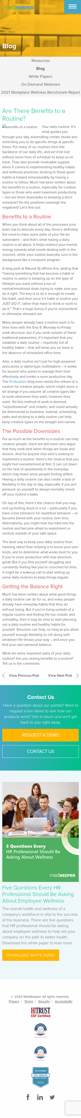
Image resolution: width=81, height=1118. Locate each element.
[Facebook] (28, 1097)
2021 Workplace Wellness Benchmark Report (40, 92)
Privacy (14, 1001)
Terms (28, 1001)
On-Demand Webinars (40, 84)
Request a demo (40, 735)
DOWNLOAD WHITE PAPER (31, 955)
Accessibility (63, 1001)
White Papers (40, 76)
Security (44, 1001)
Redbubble (18, 381)
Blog (40, 68)
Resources (41, 60)
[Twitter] (53, 1097)
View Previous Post (24, 675)
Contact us (40, 751)
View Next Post (60, 675)
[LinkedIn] (40, 1097)
